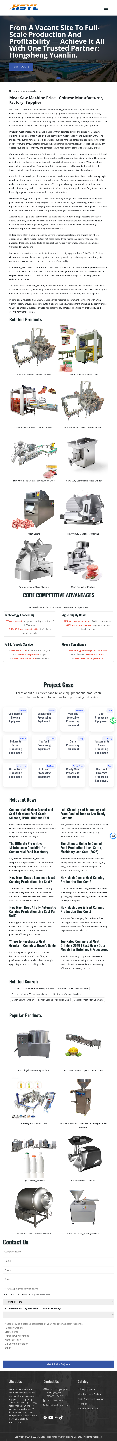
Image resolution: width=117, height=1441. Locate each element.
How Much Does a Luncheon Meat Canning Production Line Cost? (32, 879)
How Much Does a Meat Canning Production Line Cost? (82, 879)
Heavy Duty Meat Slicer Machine (83, 533)
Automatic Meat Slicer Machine (34, 586)
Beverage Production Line (34, 1123)
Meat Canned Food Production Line (34, 374)
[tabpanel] (58, 47)
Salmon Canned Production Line (53, 999)
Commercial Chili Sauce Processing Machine (33, 988)
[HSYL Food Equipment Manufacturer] (23, 7)
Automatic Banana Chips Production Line (83, 1070)
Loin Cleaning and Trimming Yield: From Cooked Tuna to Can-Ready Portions (84, 813)
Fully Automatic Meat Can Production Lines (34, 480)
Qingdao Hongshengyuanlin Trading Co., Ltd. (60, 1436)
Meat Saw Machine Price (32, 91)
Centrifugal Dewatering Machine (34, 1070)
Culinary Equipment (86, 1389)
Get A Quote (21, 66)
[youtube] (50, 1417)
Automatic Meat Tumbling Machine (34, 1233)
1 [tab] (58, 78)
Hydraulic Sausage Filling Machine (83, 1233)
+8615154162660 (55, 1400)
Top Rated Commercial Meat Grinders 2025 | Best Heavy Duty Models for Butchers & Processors (84, 945)
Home (14, 91)
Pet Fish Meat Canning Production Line (83, 427)
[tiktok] (60, 1417)
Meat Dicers (34, 533)
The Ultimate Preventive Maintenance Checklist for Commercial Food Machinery (28, 847)
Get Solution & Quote (58, 1364)
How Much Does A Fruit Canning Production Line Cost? (82, 909)
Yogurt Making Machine (34, 1180)
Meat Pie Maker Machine (83, 586)
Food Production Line (88, 1408)
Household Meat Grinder (83, 1180)
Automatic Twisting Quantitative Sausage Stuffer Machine (83, 1125)
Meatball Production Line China (88, 999)
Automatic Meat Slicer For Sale (73, 988)
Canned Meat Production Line (83, 374)
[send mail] (113, 836)
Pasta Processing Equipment (91, 1399)
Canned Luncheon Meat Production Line (34, 427)
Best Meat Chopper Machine (67, 994)
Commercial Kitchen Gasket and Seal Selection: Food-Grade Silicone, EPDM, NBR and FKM (31, 813)
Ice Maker (82, 1403)
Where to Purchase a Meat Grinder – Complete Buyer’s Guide (32, 943)
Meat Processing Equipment (91, 1394)
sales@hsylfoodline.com (58, 1405)
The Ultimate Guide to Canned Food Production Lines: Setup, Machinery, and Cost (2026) (81, 847)
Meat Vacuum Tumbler (23, 999)
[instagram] (56, 1417)
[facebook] (45, 1417)
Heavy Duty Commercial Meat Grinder (83, 480)
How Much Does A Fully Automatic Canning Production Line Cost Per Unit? (32, 911)
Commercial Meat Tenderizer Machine (30, 994)
